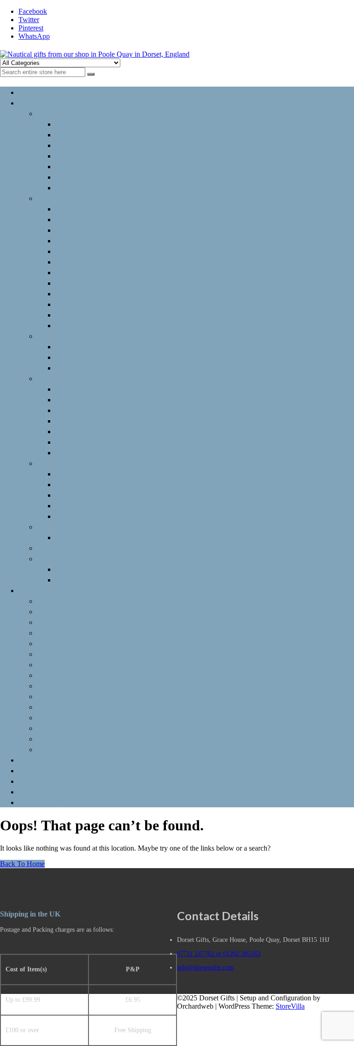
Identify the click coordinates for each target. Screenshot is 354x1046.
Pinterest (30, 28)
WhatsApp (34, 36)
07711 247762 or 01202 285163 (218, 953)
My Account (51, 802)
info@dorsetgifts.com (205, 967)
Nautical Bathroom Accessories (124, 240)
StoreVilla (290, 1006)
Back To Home (22, 864)
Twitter (28, 20)
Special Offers (92, 579)
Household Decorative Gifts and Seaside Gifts (130, 717)
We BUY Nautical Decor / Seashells (92, 759)
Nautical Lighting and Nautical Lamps (136, 473)
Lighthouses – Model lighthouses (127, 272)
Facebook (32, 11)
